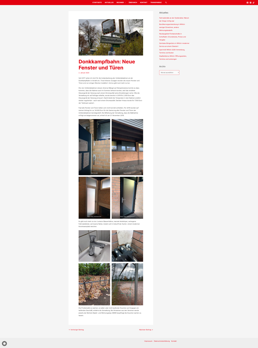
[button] (125, 2)
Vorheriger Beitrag (76, 330)
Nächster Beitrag (146, 330)
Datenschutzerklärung (162, 341)
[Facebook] (247, 3)
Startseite (97, 2)
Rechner (120, 2)
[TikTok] (253, 3)
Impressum (148, 341)
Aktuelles (109, 2)
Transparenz (156, 2)
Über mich (133, 2)
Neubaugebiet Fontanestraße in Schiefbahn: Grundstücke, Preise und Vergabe (172, 37)
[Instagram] (250, 3)
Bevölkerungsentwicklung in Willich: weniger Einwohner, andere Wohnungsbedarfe (172, 27)
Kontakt (143, 2)
